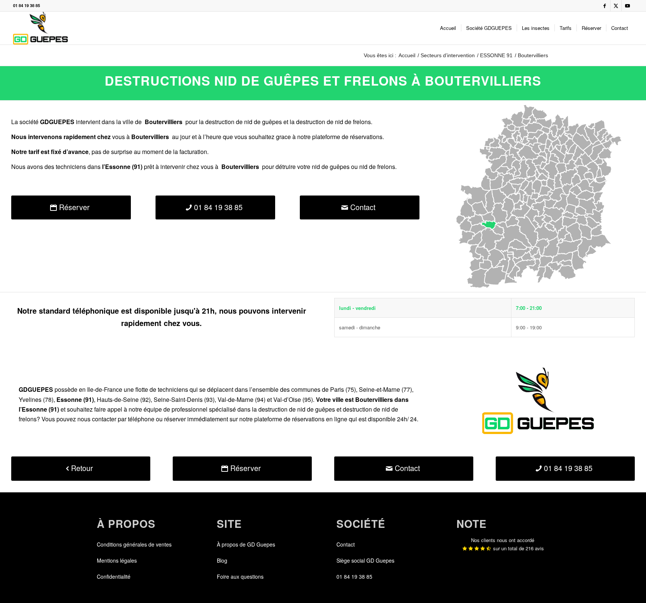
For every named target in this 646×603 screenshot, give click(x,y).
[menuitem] (448, 28)
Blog (222, 560)
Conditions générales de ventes (134, 544)
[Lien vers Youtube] (627, 5)
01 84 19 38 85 (26, 5)
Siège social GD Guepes (365, 560)
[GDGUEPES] (40, 28)
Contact (345, 544)
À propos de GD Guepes (246, 544)
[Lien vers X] (615, 5)
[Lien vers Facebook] (604, 5)
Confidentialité (113, 576)
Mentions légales (117, 560)
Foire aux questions (240, 576)
